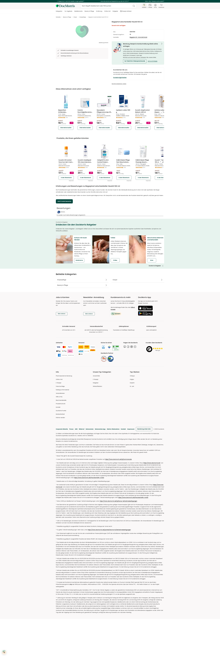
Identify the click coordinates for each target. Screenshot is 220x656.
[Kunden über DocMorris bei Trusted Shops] (155, 349)
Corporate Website (62, 429)
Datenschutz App (100, 429)
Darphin (132, 383)
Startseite (58, 17)
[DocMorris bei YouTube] (135, 346)
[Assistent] (4, 652)
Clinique (132, 376)
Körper (75, 17)
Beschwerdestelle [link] (61, 400)
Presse (71, 429)
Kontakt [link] (58, 407)
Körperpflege (82, 17)
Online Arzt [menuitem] (107, 11)
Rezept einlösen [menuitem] (127, 11)
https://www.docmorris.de (152, 463)
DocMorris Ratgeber (155, 265)
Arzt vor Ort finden (152, 61)
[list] (82, 31)
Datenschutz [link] (90, 429)
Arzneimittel (96, 376)
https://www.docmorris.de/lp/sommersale (118, 459)
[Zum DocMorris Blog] (124, 346)
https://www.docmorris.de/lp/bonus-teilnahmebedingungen (118, 501)
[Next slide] (161, 112)
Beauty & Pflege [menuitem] (89, 11)
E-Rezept (58, 383)
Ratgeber (95, 383)
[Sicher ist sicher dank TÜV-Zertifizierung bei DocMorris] (103, 347)
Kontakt (123, 429)
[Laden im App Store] (150, 308)
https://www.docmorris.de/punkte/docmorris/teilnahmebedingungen (109, 529)
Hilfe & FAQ (59, 397)
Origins (132, 379)
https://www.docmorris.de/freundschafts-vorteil (89, 477)
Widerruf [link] (81, 429)
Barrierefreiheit (60, 414)
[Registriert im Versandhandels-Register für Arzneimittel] (115, 348)
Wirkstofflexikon (97, 386)
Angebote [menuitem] (69, 11)
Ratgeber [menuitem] (115, 11)
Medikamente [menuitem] (78, 11)
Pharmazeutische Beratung (64, 376)
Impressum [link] (130, 429)
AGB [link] (76, 429)
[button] (134, 61)
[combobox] (108, 6)
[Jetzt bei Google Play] (150, 313)
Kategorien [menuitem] (59, 11)
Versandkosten (60, 393)
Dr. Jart (132, 386)
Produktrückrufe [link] (60, 404)
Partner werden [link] (60, 417)
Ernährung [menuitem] (99, 11)
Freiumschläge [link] (60, 386)
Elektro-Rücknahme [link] (113, 429)
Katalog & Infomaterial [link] (62, 390)
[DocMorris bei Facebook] (128, 346)
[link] (104, 359)
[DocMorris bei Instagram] (131, 346)
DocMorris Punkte (61, 410)
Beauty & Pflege (67, 17)
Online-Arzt (59, 379)
